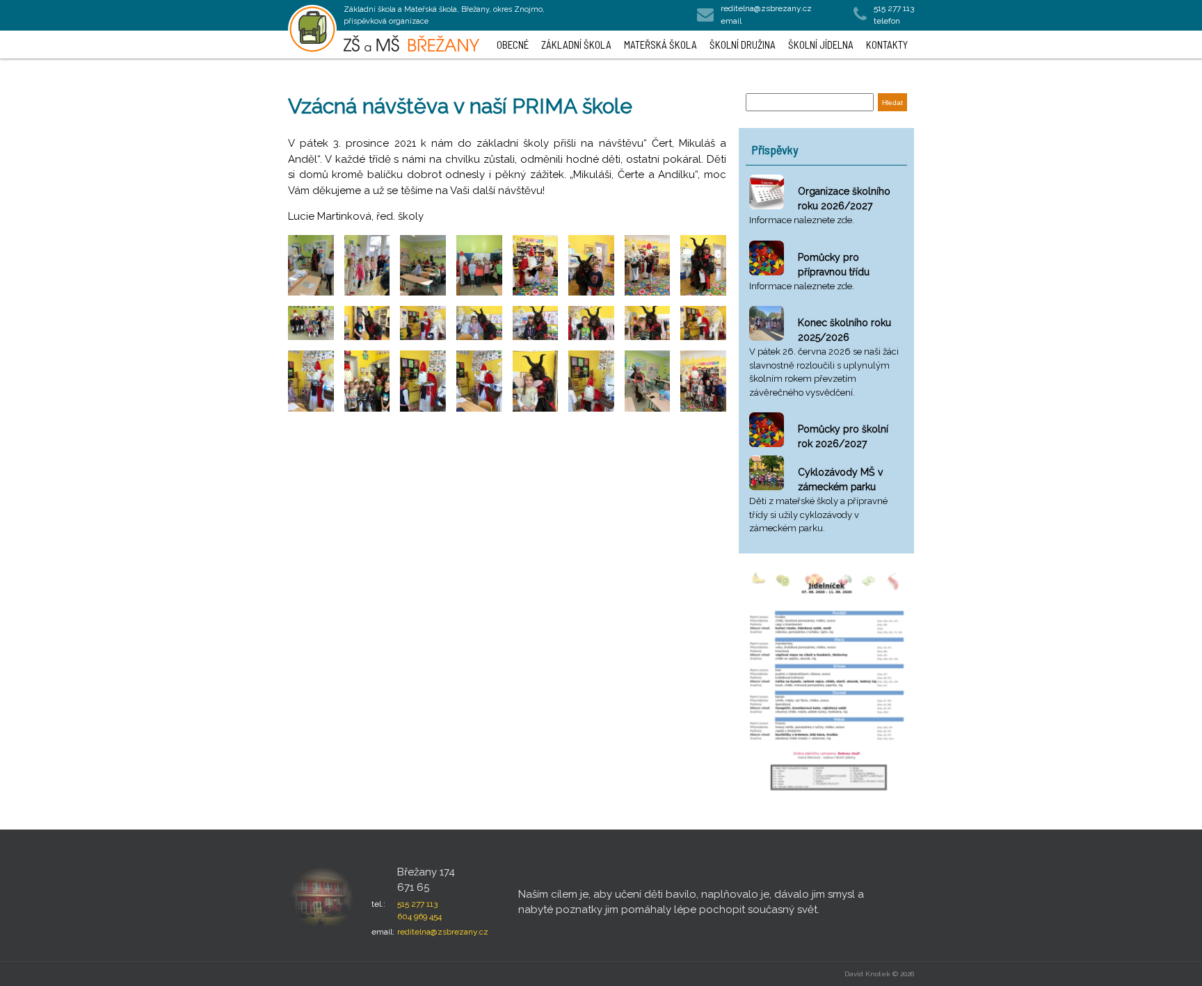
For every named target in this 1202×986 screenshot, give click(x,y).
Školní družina (743, 44)
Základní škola (576, 44)
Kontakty (887, 44)
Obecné (513, 44)
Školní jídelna (821, 44)
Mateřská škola (660, 44)
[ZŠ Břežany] (312, 29)
